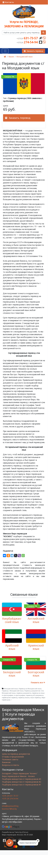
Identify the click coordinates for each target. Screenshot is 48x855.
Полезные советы (10, 759)
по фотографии (19, 695)
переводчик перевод (9, 697)
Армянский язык (36, 647)
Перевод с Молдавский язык (13, 691)
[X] (15, 555)
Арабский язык (12, 647)
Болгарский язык (36, 673)
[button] (24, 118)
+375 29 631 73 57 (10, 795)
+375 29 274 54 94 (10, 798)
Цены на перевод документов (16, 754)
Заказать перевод (35, 51)
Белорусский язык (12, 673)
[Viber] (19, 555)
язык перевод (35, 697)
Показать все (37, 682)
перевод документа (23, 693)
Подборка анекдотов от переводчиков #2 (21, 782)
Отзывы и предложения (13, 756)
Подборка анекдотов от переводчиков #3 (21, 779)
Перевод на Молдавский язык (30, 689)
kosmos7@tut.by (9, 809)
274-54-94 (28, 42)
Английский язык (36, 620)
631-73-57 (28, 38)
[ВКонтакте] (4, 555)
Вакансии (6, 762)
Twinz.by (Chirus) (21, 832)
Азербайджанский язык (12, 620)
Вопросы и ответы (10, 765)
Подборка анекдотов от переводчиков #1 (21, 784)
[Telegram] (12, 555)
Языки (11, 56)
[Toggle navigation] (5, 51)
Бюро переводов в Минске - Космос (18, 776)
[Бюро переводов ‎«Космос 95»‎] (24, 12)
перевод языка (24, 697)
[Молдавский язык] (24, 83)
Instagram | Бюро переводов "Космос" (20, 773)
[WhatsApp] (23, 555)
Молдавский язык (24, 56)
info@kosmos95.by (10, 806)
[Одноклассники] (8, 555)
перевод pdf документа (34, 695)
